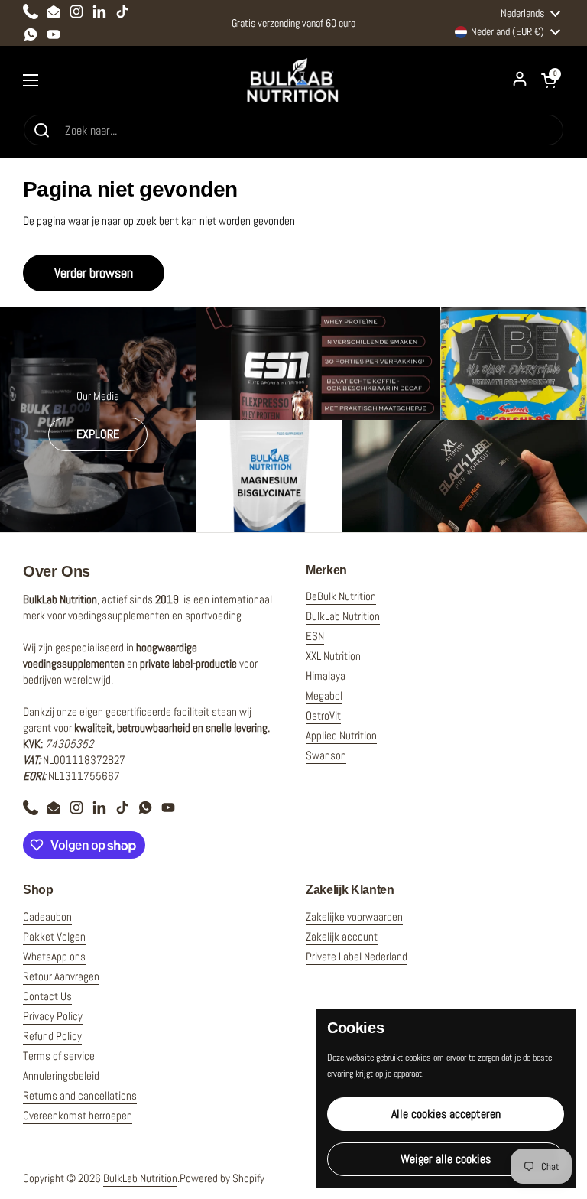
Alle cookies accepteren (446, 1114)
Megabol (324, 695)
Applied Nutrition (341, 735)
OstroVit (323, 715)
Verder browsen (93, 272)
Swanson (326, 755)
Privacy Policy (53, 1016)
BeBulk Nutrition (341, 596)
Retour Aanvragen (61, 976)
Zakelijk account (342, 936)
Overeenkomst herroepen (77, 1115)
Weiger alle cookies (446, 1159)
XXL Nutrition (333, 655)
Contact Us (47, 996)
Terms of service (59, 1055)
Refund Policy (52, 1035)
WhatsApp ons (54, 956)
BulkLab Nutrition (343, 616)
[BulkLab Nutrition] (293, 79)
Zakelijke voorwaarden (354, 916)
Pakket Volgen (54, 936)
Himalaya (325, 675)
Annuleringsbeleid (61, 1075)
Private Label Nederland (356, 956)
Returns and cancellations (80, 1095)
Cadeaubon (47, 916)
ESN (315, 636)
